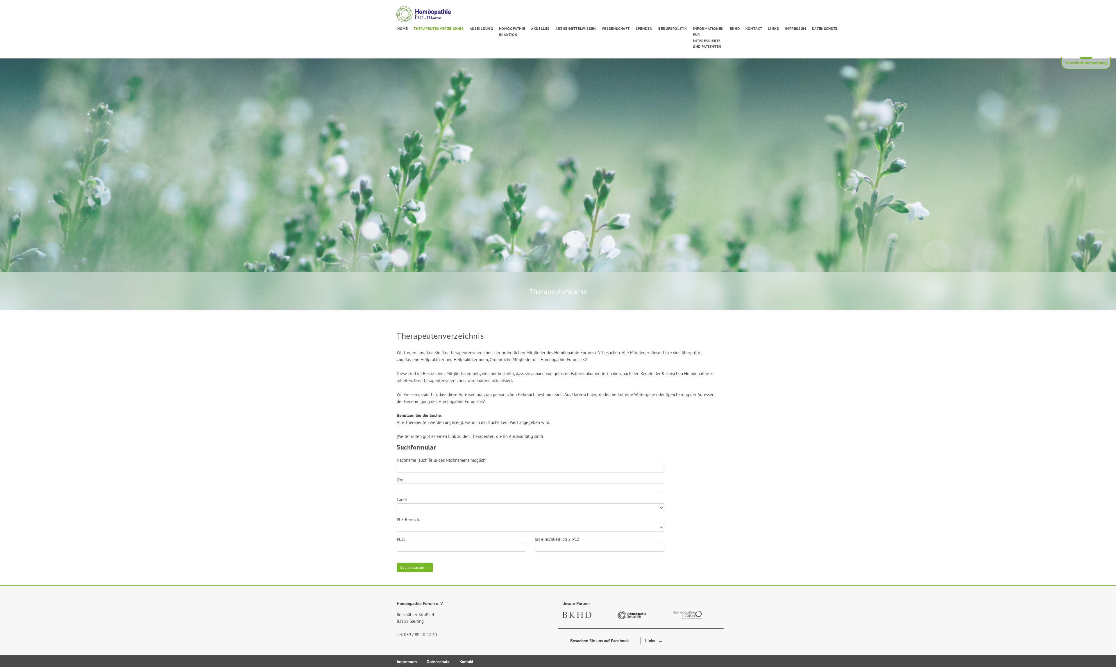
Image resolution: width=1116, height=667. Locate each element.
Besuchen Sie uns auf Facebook (598, 640)
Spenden (644, 28)
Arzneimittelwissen (575, 28)
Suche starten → (415, 567)
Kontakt (753, 28)
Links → (654, 640)
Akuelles (540, 28)
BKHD (735, 28)
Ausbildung (481, 28)
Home (402, 28)
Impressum (795, 28)
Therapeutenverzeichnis (439, 28)
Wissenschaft (616, 28)
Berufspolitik (672, 28)
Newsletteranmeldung (1086, 62)
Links (773, 28)
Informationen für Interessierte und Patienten (708, 37)
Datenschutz (825, 28)
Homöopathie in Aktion (512, 31)
